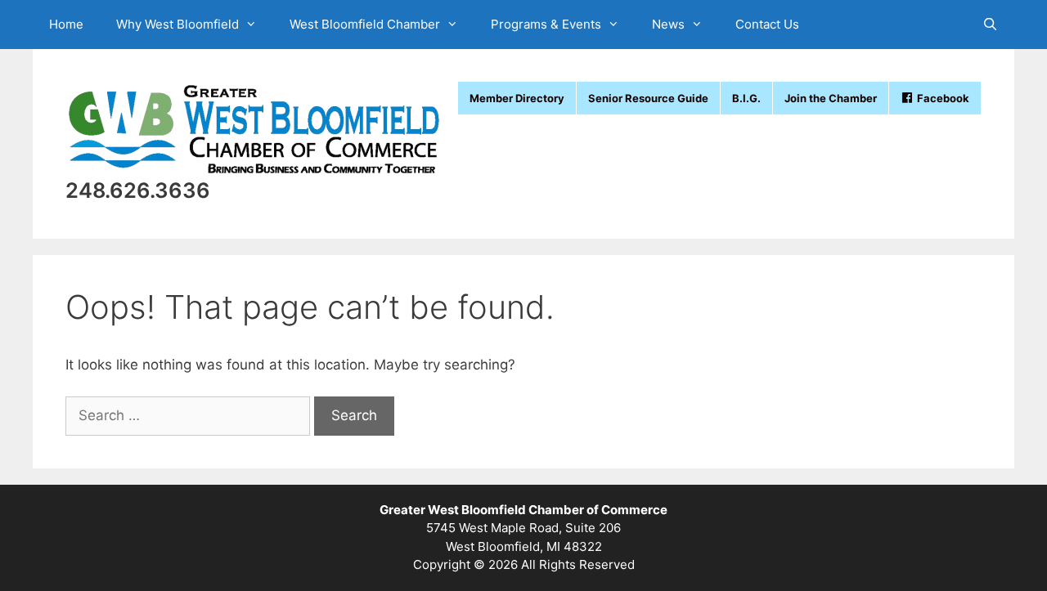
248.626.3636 (137, 190)
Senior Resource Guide (648, 98)
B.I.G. (746, 98)
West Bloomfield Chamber (365, 24)
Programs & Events (546, 24)
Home (66, 24)
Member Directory (517, 98)
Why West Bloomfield (177, 24)
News (668, 24)
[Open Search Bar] (990, 24)
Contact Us (767, 24)
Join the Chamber (830, 98)
